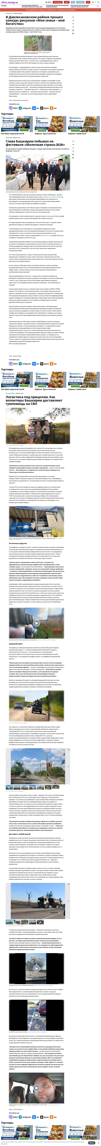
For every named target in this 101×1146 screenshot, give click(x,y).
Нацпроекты (9, 13)
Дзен (66, 2)
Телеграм (80, 2)
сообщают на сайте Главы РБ (51, 197)
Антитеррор (57, 2)
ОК (88, 2)
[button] (68, 766)
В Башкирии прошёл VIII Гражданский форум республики (57, 6)
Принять (91, 1143)
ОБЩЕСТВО (9, 137)
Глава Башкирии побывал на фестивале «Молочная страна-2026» (32, 6)
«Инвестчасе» (45, 235)
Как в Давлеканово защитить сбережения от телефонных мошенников (50, 10)
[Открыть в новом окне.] (13, 108)
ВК (73, 2)
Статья (3, 6)
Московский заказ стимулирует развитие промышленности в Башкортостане (80, 6)
